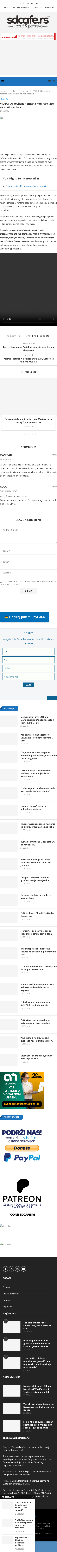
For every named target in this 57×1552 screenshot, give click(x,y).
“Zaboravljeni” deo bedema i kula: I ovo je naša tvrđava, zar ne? (38, 790)
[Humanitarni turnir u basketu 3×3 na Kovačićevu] (9, 846)
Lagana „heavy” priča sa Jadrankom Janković (33, 807)
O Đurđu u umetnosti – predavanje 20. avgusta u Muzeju (38, 968)
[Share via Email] (47, 336)
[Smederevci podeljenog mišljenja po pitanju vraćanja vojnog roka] (9, 828)
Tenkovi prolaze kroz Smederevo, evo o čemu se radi (37, 1325)
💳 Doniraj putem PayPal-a (24, 617)
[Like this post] (29, 336)
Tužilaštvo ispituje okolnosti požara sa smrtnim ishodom (35, 1021)
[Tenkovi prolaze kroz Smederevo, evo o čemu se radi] (11, 1327)
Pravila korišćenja (22, 8)
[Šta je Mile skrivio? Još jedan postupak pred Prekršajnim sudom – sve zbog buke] (9, 757)
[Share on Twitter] (35, 336)
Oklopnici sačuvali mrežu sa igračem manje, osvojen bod (35, 879)
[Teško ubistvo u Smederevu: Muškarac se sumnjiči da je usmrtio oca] (28, 397)
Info (13, 91)
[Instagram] (28, 3)
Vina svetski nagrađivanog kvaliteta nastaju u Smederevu (36, 1039)
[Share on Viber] (44, 336)
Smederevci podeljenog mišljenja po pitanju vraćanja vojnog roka (37, 825)
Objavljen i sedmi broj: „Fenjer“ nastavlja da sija (36, 1057)
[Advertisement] (28, 59)
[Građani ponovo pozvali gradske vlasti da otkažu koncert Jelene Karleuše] (11, 1345)
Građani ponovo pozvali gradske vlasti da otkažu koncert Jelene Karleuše (36, 1343)
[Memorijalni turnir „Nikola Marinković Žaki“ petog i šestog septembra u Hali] (9, 721)
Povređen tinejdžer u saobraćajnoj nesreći (26, 186)
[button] (2, 406)
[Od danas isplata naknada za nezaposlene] (9, 900)
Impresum (49, 8)
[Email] (37, 3)
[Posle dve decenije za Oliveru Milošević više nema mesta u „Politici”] (9, 864)
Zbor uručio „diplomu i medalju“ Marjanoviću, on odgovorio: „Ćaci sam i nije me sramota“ (37, 1362)
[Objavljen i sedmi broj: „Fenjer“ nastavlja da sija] (9, 1060)
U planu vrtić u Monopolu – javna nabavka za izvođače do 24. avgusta (37, 987)
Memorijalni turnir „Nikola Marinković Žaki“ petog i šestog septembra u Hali (37, 720)
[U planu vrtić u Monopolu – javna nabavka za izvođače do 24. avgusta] (9, 989)
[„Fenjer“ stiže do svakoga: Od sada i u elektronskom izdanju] (9, 935)
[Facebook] (19, 3)
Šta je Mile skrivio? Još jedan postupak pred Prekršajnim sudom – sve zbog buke (38, 755)
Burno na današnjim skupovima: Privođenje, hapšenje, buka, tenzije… (24, 1464)
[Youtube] (32, 3)
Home (2, 91)
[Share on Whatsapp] (41, 336)
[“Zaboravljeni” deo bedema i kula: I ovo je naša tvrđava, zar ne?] (9, 793)
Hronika (24, 91)
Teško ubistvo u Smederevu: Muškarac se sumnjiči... (23, 1506)
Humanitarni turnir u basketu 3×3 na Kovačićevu (38, 843)
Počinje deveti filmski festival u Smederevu (37, 914)
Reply (54, 455)
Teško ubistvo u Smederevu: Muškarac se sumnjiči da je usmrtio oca (35, 773)
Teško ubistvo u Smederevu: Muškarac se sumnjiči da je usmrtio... (28, 420)
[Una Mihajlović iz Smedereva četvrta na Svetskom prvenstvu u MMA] (9, 953)
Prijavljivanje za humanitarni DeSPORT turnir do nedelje (35, 1004)
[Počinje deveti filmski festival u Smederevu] (9, 917)
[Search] (54, 81)
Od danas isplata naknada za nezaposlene (35, 897)
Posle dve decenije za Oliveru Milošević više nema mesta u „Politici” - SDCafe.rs (26, 1492)
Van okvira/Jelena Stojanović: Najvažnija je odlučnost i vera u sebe (36, 737)
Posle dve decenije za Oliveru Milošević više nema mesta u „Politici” (35, 862)
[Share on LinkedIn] (38, 336)
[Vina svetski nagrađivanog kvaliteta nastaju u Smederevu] (9, 1042)
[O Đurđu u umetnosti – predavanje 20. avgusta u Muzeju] (9, 971)
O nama (7, 8)
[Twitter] (24, 3)
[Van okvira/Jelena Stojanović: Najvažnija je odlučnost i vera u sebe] (9, 739)
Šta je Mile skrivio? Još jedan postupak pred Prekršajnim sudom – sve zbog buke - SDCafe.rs (26, 1458)
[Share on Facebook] (32, 336)
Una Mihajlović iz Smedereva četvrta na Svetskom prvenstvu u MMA (38, 951)
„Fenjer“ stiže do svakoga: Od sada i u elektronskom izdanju (36, 932)
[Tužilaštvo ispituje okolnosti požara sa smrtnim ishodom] (9, 1024)
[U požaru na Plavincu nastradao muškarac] (7, 1540)
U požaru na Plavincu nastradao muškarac (21, 1541)
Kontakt (37, 8)
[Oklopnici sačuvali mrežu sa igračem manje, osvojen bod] (9, 882)
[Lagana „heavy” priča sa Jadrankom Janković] (9, 810)
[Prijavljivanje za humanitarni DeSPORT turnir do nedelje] (9, 1007)
